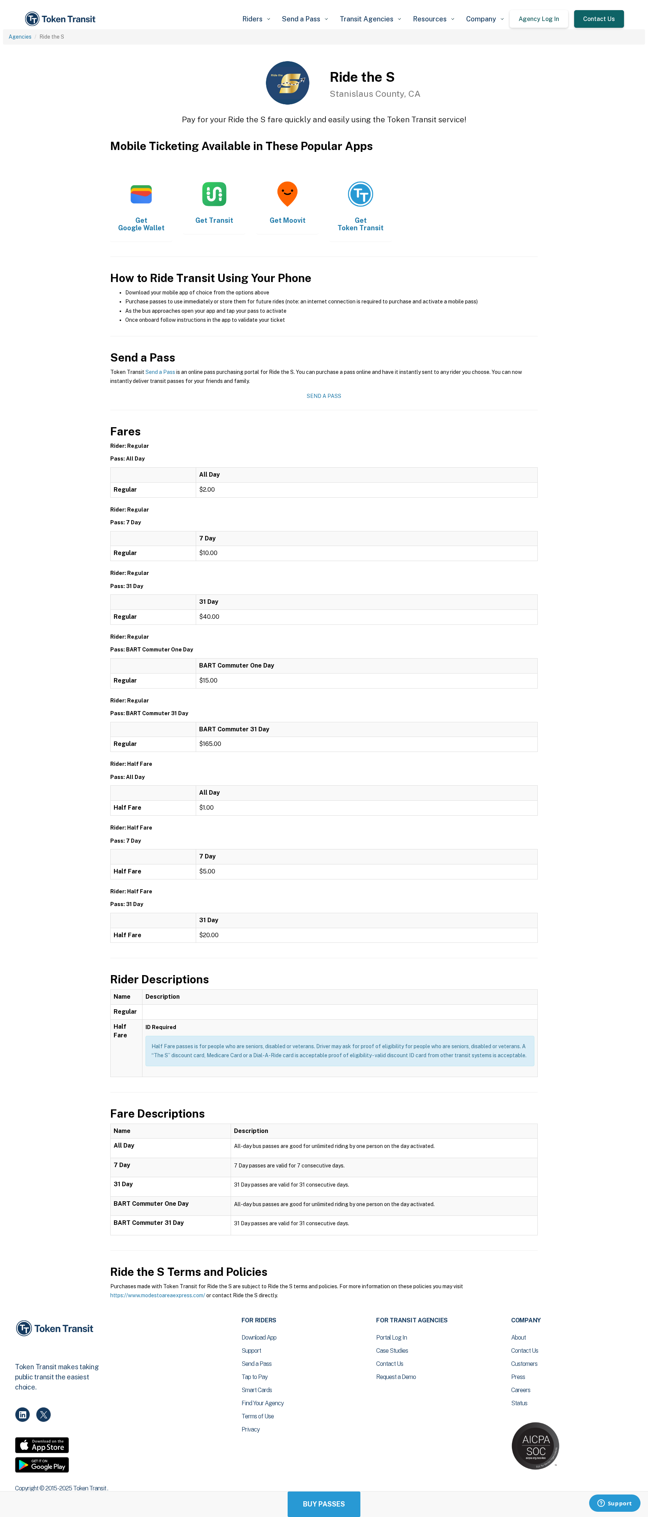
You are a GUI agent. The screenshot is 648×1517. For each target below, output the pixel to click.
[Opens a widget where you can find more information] (614, 1503)
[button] (256, 19)
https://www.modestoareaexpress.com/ (157, 1295)
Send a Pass (160, 372)
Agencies (20, 37)
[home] (61, 19)
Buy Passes (324, 1504)
